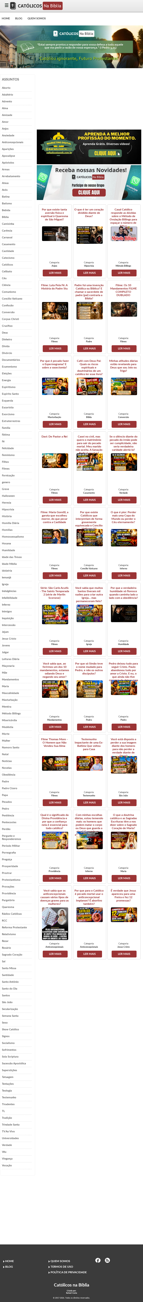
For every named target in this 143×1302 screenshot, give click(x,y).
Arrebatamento (11, 176)
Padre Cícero (9, 788)
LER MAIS (55, 272)
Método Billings (11, 713)
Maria (5, 686)
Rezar (5, 941)
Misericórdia (9, 720)
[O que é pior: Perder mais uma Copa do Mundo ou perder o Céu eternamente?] (124, 545)
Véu (4, 1152)
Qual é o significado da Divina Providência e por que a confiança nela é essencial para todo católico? (54, 822)
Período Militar (11, 846)
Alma (5, 108)
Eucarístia (8, 407)
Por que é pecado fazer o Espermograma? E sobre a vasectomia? (54, 364)
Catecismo (8, 258)
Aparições (8, 149)
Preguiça (7, 859)
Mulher (6, 740)
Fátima (6, 434)
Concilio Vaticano (12, 298)
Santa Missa (9, 968)
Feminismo (8, 455)
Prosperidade (10, 866)
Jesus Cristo (9, 638)
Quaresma (8, 907)
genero (6, 482)
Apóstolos (8, 162)
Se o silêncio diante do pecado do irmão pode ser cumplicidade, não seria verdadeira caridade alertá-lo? (123, 443)
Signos (6, 1036)
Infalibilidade (9, 598)
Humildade (8, 550)
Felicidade (8, 448)
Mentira (6, 706)
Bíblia (5, 217)
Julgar (5, 652)
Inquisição (8, 618)
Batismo (7, 203)
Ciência (6, 285)
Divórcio (7, 353)
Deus (5, 332)
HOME (6, 18)
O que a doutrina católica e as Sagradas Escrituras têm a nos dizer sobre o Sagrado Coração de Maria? (123, 822)
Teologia (7, 1090)
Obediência (8, 774)
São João (7, 1002)
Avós (5, 190)
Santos (6, 995)
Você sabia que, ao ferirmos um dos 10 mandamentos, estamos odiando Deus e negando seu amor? (54, 670)
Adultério (7, 94)
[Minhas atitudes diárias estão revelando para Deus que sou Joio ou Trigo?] (124, 394)
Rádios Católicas (12, 914)
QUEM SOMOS (37, 18)
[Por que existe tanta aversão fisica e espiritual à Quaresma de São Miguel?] (55, 240)
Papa (5, 795)
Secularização (10, 1009)
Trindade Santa (11, 1124)
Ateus (5, 183)
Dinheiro (7, 339)
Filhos (5, 462)
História (7, 516)
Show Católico (10, 1029)
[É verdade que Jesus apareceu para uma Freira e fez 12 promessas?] (124, 921)
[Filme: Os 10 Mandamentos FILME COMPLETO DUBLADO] (124, 315)
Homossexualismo (13, 536)
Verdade (7, 1145)
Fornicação (8, 475)
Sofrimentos (9, 1050)
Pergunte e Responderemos (11, 837)
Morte (5, 734)
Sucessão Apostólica (14, 1063)
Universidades (10, 1138)
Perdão (6, 829)
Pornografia (9, 852)
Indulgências (9, 591)
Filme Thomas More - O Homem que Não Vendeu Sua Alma (54, 742)
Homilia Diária (10, 523)
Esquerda (7, 400)
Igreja (5, 584)
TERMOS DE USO (62, 1266)
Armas (6, 169)
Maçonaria (8, 666)
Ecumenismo (9, 366)
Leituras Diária (10, 659)
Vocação (7, 1165)
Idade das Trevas (12, 557)
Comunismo (9, 292)
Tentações (8, 1084)
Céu (4, 278)
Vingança (7, 1158)
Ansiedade (8, 135)
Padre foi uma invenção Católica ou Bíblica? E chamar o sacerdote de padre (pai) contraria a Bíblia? (89, 292)
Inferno (6, 604)
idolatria (7, 570)
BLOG (18, 18)
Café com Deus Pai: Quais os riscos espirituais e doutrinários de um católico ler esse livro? (89, 368)
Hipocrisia (8, 509)
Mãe (4, 672)
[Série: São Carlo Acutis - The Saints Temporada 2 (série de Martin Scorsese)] (55, 623)
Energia (6, 380)
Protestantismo (11, 880)
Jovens (6, 645)
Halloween (8, 496)
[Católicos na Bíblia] (36, 9)
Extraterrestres (11, 421)
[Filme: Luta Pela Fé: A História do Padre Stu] (55, 318)
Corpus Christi (10, 319)
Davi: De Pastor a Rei (54, 436)
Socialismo (8, 1043)
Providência (9, 893)
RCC (4, 920)
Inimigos (7, 611)
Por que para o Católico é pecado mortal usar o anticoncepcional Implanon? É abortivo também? (89, 897)
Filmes (6, 468)
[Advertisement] (89, 98)
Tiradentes (8, 1104)
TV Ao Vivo (8, 1131)
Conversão (8, 312)
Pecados (7, 802)
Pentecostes (9, 822)
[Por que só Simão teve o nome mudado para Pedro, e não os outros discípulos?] (90, 697)
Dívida (6, 346)
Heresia (6, 502)
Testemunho (9, 1097)
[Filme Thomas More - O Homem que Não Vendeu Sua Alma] (55, 769)
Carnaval (7, 237)
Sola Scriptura (10, 1056)
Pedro (5, 808)
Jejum (5, 632)
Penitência (8, 815)
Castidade (8, 251)
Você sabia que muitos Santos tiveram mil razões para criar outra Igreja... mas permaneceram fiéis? (89, 595)
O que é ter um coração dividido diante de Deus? (89, 213)
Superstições (9, 1070)
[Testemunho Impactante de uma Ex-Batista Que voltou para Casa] (90, 769)
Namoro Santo (10, 747)
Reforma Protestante (14, 927)
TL (3, 1111)
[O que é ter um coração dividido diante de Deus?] (90, 242)
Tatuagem (7, 1077)
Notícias (7, 761)
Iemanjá (6, 577)
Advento (7, 101)
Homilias (7, 530)
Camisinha (8, 224)
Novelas (7, 768)
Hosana (6, 543)
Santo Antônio (10, 982)
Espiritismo (9, 387)
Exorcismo (8, 414)
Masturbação (10, 700)
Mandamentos (10, 679)
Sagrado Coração (12, 954)
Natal (5, 754)
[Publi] (89, 163)
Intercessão (9, 625)
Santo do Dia (9, 988)
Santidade (8, 975)
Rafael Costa (71, 1293)
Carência (7, 230)
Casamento (8, 244)
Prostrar (7, 873)
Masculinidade (10, 693)
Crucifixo (7, 326)
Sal (3, 961)
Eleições (7, 373)
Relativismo (9, 934)
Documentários (11, 360)
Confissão (8, 305)
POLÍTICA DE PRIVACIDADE (69, 1272)
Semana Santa (10, 1016)
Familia (6, 428)
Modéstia (7, 727)
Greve (5, 489)
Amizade (7, 115)
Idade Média (9, 564)
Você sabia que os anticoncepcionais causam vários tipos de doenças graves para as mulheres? (54, 897)
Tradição (7, 1118)
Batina (6, 196)
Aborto (6, 88)
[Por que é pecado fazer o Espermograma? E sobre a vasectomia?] (55, 394)
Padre (5, 781)
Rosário (6, 948)
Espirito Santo (10, 394)
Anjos (5, 128)
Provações (8, 886)
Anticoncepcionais (12, 142)
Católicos (7, 264)
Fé (3, 441)
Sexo (5, 1022)
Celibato (7, 271)
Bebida (6, 210)
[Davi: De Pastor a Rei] (55, 467)
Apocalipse (8, 156)
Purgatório (8, 900)
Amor (5, 122)
